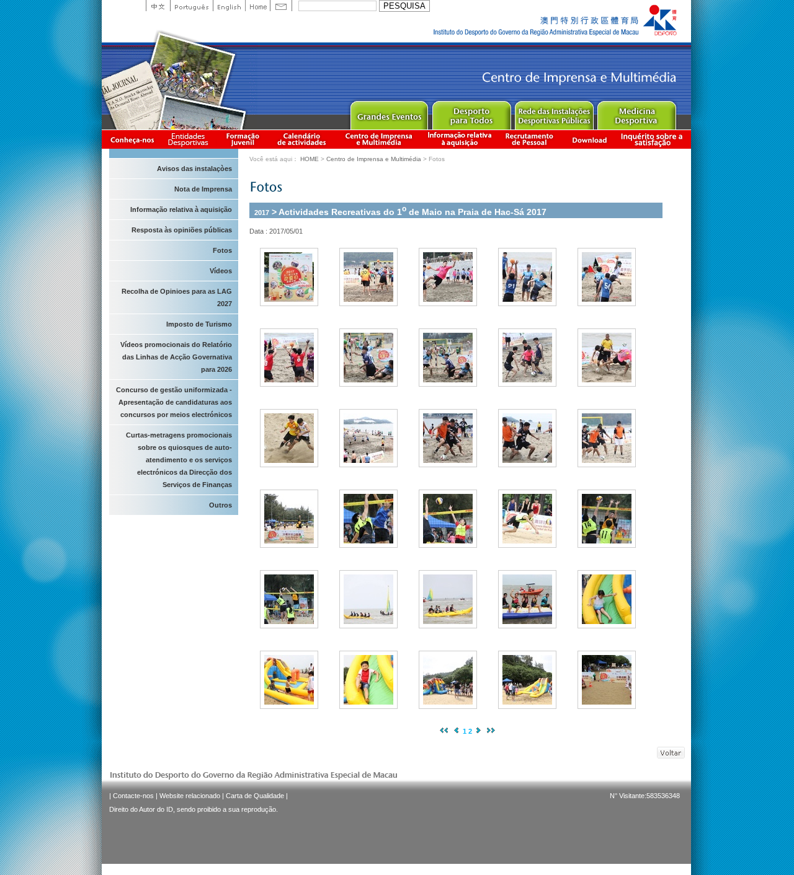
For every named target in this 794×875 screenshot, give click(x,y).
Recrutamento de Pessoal (529, 139)
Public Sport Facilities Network (553, 112)
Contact (281, 5)
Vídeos (221, 271)
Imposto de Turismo (199, 324)
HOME (309, 159)
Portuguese (191, 5)
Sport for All (471, 112)
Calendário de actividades (302, 139)
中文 (158, 5)
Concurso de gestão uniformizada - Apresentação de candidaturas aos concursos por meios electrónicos (174, 402)
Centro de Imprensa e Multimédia (379, 139)
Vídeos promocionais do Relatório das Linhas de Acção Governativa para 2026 (176, 357)
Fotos (222, 250)
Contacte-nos (133, 795)
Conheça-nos (132, 139)
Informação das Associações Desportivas (190, 139)
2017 (261, 212)
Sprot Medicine (636, 112)
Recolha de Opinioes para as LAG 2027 (177, 297)
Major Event (388, 112)
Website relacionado (189, 795)
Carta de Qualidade (255, 795)
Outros (220, 505)
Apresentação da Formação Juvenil (242, 139)
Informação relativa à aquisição (459, 139)
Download (589, 139)
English (229, 5)
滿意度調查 (654, 139)
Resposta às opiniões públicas (182, 230)
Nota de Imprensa (203, 189)
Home (257, 5)
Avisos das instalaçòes (194, 168)
